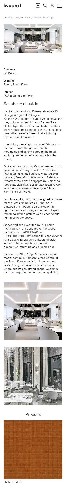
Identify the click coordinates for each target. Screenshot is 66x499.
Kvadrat (8, 17)
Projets (19, 17)
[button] (45, 5)
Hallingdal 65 (13, 482)
